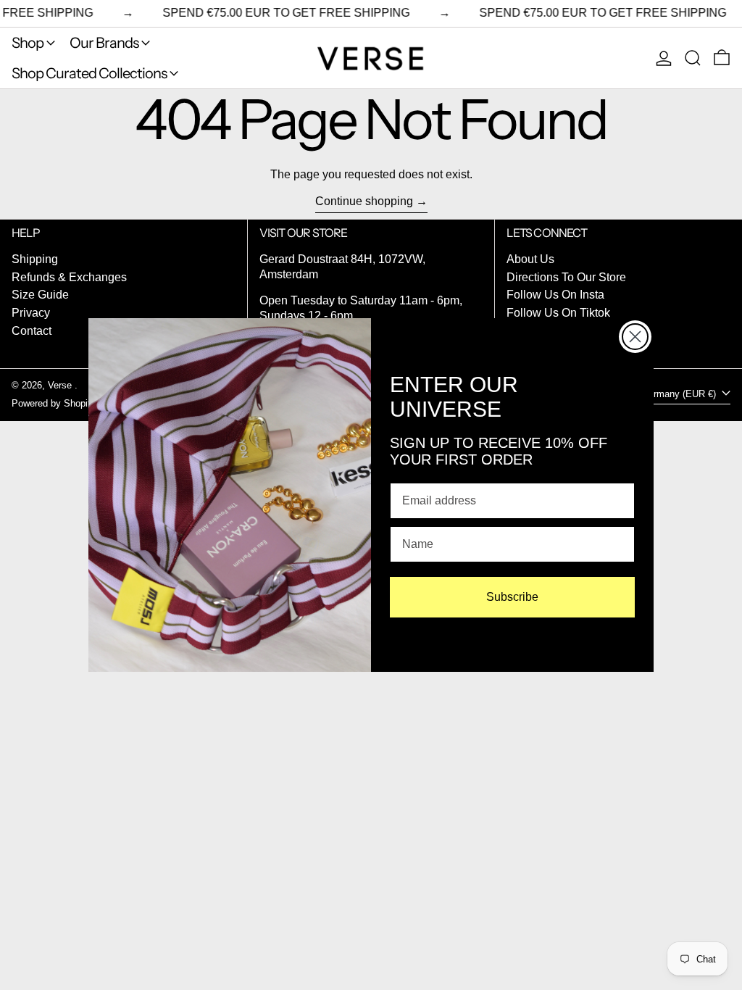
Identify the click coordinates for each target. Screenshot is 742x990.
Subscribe (512, 597)
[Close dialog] (635, 336)
